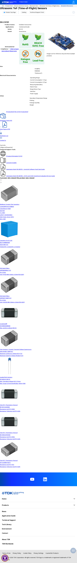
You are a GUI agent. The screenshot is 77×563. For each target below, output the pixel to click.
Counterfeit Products (52, 553)
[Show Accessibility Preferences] (5, 558)
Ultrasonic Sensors (35, 6)
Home (3, 6)
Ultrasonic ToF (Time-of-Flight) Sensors (50, 6)
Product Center (23, 2)
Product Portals (9, 6)
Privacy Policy (17, 553)
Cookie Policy (27, 553)
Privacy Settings (38, 553)
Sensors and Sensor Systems (22, 6)
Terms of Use (6, 553)
